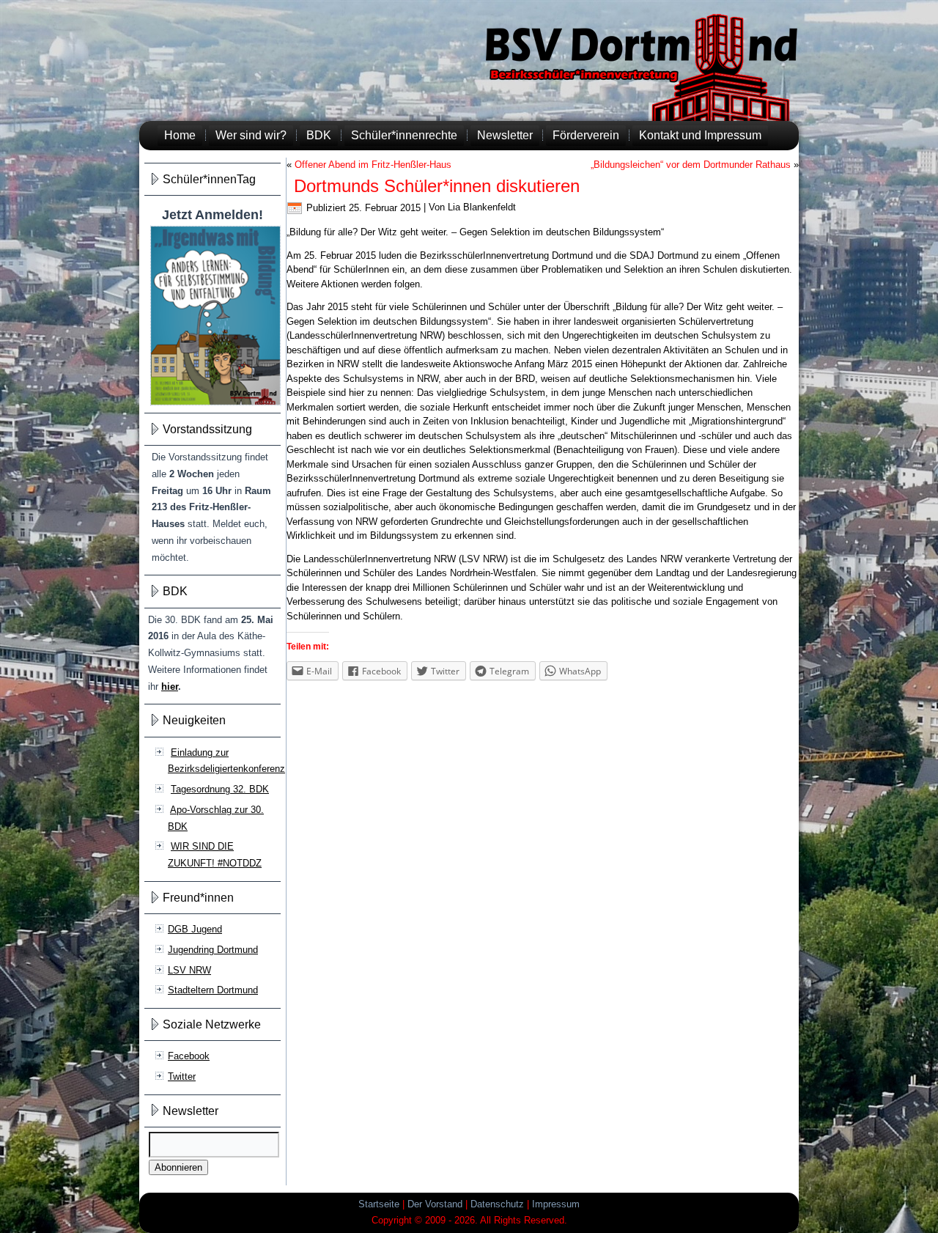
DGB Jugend (195, 929)
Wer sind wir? (251, 135)
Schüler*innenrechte (404, 135)
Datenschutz (497, 1204)
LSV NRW (189, 970)
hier (169, 686)
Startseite (378, 1204)
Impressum (556, 1204)
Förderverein (586, 135)
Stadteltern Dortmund (213, 989)
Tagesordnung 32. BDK (220, 789)
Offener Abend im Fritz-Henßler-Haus (373, 164)
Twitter (182, 1076)
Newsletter (505, 135)
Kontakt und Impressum (700, 135)
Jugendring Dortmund (213, 949)
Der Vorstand (434, 1204)
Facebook (189, 1055)
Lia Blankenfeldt (482, 207)
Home (180, 135)
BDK (318, 135)
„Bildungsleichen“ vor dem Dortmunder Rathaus (691, 164)
